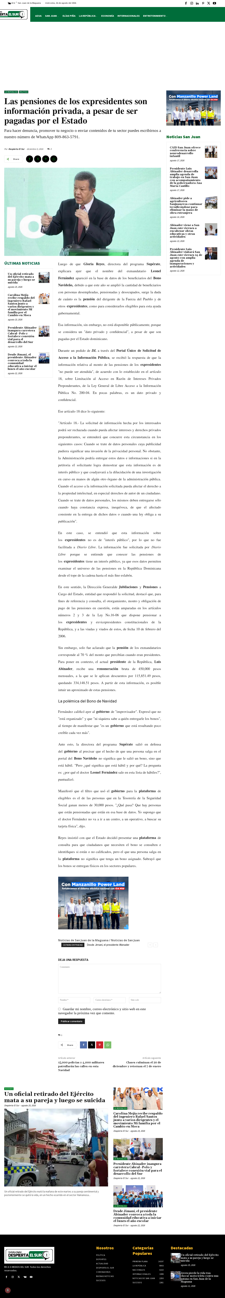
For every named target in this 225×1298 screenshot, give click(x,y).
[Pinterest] (203, 3)
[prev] (150, 945)
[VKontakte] (25, 1277)
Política (24, 92)
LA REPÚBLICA (11, 92)
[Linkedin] (197, 3)
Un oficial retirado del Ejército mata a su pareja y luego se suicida (21, 278)
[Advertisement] (112, 57)
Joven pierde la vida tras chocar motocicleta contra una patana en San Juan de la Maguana (199, 1277)
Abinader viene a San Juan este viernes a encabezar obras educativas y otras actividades (184, 231)
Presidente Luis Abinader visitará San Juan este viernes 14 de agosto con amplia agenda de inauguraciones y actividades (186, 258)
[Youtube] (214, 3)
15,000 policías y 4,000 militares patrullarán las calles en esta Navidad (81, 1066)
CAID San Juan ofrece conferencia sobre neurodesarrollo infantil (185, 152)
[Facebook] (186, 3)
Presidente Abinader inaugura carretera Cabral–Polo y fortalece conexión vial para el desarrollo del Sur (22, 335)
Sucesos (9, 1089)
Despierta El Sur (16, 149)
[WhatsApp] (53, 158)
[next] (155, 945)
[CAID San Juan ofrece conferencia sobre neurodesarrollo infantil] (211, 152)
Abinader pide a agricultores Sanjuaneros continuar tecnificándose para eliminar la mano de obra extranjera (186, 206)
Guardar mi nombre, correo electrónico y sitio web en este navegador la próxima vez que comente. (102, 1011)
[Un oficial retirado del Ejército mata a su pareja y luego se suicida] (44, 277)
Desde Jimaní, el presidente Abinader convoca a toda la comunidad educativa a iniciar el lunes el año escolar (22, 362)
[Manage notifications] (8, 1290)
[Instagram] (191, 3)
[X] (208, 3)
